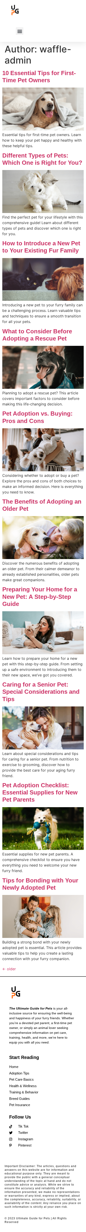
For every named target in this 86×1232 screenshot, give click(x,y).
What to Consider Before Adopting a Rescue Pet (37, 335)
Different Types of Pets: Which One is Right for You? (42, 159)
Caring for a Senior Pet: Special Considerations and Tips (41, 691)
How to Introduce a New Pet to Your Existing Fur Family (41, 247)
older (9, 969)
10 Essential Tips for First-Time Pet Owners (39, 77)
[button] (19, 31)
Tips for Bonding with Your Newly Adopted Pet (40, 884)
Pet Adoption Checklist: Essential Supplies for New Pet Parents (40, 792)
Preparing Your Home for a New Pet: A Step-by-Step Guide (39, 596)
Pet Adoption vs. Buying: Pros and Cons (37, 417)
